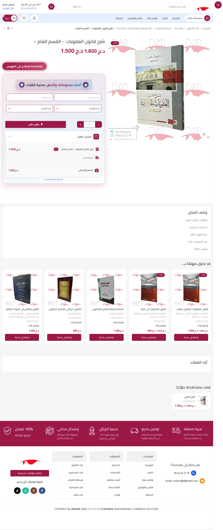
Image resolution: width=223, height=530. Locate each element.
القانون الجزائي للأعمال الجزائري (65, 309)
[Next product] (4, 28)
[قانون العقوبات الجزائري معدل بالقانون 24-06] (191, 289)
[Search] (51, 6)
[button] (191, 337)
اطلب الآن (34, 124)
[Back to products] (8, 28)
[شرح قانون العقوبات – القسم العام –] (203, 401)
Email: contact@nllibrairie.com (182, 480)
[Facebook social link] (42, 490)
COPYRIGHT (71, 509)
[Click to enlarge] (204, 134)
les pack (179, 28)
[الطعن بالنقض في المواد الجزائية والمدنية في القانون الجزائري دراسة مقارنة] (22, 289)
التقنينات (204, 313)
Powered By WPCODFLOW (54, 179)
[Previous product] (12, 28)
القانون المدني (16, 313)
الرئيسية (207, 28)
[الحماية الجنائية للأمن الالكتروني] (106, 289)
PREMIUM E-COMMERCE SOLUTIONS (131, 509)
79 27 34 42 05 (181, 473)
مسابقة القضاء (163, 28)
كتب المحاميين (32, 316)
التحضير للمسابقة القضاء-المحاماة (134, 28)
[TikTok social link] (17, 490)
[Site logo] (203, 6)
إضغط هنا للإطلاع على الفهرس (24, 66)
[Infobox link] (191, 433)
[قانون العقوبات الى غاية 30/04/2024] (149, 289)
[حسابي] (34, 18)
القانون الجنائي (192, 313)
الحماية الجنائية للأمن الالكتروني (107, 309)
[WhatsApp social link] (25, 490)
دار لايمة (196, 316)
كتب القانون (193, 28)
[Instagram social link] (34, 490)
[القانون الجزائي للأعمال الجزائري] (64, 289)
